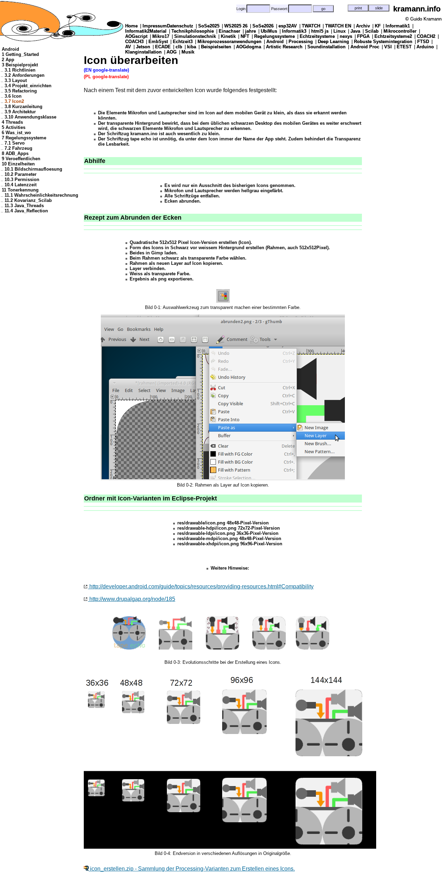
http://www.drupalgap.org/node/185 (131, 599)
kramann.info (416, 9)
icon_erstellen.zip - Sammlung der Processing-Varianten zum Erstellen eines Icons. (192, 869)
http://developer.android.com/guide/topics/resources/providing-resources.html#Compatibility (201, 586)
